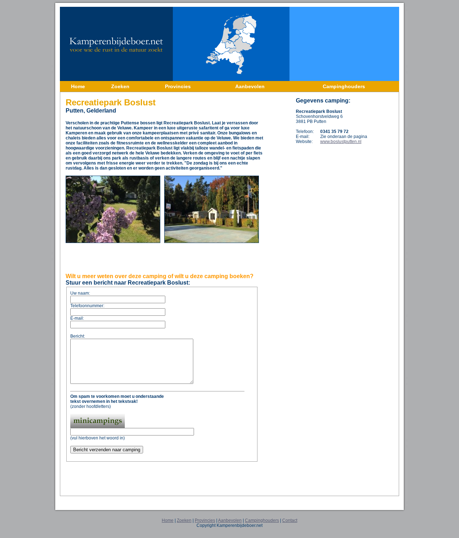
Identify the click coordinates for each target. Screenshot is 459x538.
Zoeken (184, 520)
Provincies (205, 520)
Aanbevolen (230, 520)
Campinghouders (262, 520)
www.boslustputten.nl (340, 141)
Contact (289, 520)
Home (168, 520)
